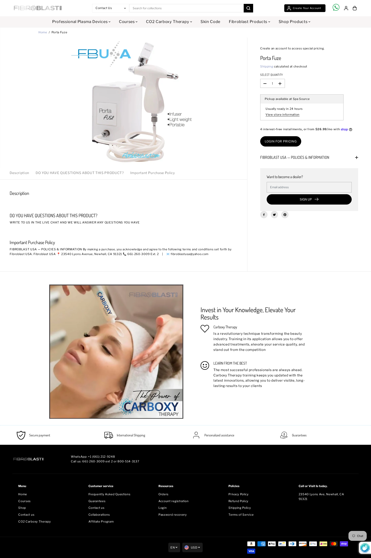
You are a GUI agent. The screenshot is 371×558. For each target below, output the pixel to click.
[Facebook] (264, 214)
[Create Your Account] (304, 8)
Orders (163, 494)
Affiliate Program (101, 521)
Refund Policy (238, 501)
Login (162, 507)
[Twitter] (274, 214)
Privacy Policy (238, 494)
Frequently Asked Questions (109, 494)
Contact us (26, 514)
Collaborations (99, 514)
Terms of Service (241, 514)
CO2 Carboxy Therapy (168, 21)
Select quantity (271, 74)
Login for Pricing (281, 141)
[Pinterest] (285, 214)
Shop (22, 507)
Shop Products (294, 21)
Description (19, 173)
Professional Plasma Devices (80, 21)
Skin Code (210, 21)
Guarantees (97, 501)
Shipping (266, 66)
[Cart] (355, 8)
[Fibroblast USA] (37, 8)
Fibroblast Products (248, 21)
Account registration (173, 501)
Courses (127, 21)
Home (42, 32)
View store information (283, 114)
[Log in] (346, 8)
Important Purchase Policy (152, 173)
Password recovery (172, 514)
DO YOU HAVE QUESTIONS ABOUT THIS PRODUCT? (80, 173)
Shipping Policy (239, 507)
